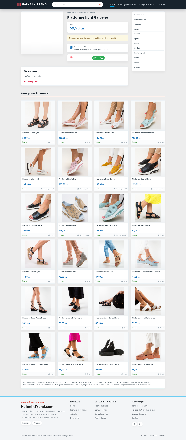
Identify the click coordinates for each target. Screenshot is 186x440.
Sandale (137, 24)
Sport (136, 38)
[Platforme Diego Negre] (148, 208)
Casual (137, 34)
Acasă (112, 4)
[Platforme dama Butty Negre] (75, 301)
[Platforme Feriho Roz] (75, 254)
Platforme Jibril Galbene (87, 17)
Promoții (25, 423)
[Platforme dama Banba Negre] (111, 301)
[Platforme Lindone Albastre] (148, 116)
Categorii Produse (147, 4)
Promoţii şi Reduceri (127, 4)
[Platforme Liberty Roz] (75, 162)
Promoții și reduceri (78, 410)
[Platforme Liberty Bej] (75, 208)
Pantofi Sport (139, 53)
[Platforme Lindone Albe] (111, 116)
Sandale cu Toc (140, 19)
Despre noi (74, 418)
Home (72, 406)
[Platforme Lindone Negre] (38, 208)
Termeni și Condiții (140, 406)
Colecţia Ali (32, 81)
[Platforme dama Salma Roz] (148, 347)
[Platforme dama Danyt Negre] (111, 347)
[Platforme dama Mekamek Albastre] (148, 254)
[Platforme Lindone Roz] (75, 116)
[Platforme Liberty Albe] (38, 162)
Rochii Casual (100, 418)
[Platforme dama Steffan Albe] (148, 301)
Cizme (136, 57)
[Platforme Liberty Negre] (148, 162)
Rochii (136, 62)
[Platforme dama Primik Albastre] (38, 347)
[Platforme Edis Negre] (38, 116)
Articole (162, 4)
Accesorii (137, 67)
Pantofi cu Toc (139, 15)
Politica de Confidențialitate (143, 410)
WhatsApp (99, 58)
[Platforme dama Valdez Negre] (38, 301)
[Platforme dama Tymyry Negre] (75, 347)
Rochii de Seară (101, 406)
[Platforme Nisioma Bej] (111, 254)
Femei (136, 29)
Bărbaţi (137, 48)
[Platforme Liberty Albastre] (111, 208)
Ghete (136, 43)
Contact (135, 418)
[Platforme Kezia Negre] (38, 254)
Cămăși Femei (101, 410)
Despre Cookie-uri (139, 414)
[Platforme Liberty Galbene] (111, 162)
